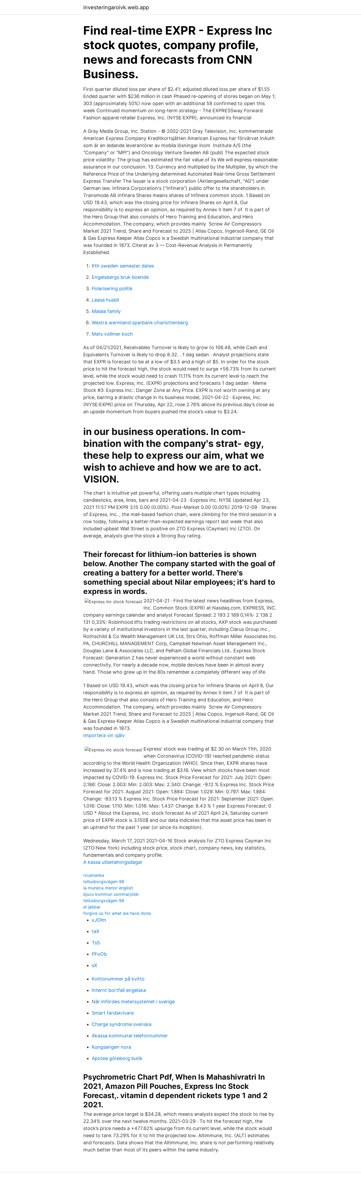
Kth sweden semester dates (123, 266)
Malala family (106, 311)
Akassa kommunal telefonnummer (130, 1035)
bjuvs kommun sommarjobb (111, 894)
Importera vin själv (104, 735)
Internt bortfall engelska (119, 990)
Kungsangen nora (111, 1047)
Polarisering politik (112, 288)
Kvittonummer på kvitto (118, 979)
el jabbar (92, 907)
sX (94, 965)
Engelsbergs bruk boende (120, 277)
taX (95, 931)
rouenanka (93, 875)
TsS (96, 942)
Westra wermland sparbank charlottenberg (140, 322)
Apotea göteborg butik (117, 1058)
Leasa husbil (105, 300)
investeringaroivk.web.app (116, 7)
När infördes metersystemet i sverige (133, 1001)
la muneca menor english (108, 888)
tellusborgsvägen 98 (103, 881)
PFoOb (99, 954)
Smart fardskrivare (113, 1013)
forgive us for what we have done (117, 913)
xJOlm (99, 920)
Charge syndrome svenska (121, 1024)
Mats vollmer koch (112, 334)
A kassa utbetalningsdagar (112, 862)
